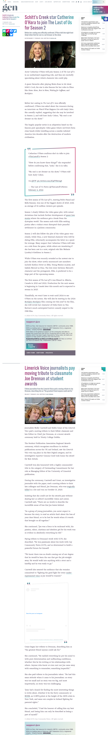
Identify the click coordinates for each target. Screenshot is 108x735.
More (73, 1)
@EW (33, 184)
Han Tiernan (49, 401)
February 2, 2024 (35, 193)
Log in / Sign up (87, 1)
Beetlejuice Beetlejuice (33, 309)
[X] (8, 34)
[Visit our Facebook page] (78, 2)
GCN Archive (48, 1)
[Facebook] (11, 31)
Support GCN (57, 1)
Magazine (16, 1)
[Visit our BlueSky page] (76, 2)
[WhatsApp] (4, 34)
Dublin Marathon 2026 (27, 1)
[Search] (104, 2)
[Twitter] (15, 31)
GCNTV (41, 1)
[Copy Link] (8, 31)
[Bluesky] (11, 34)
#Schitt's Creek (40, 360)
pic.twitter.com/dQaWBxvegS (49, 184)
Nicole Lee (53, 38)
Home (4, 1)
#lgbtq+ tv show (31, 360)
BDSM (27, 703)
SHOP (36, 1)
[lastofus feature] (50, 54)
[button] (106, 19)
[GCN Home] (10, 8)
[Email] (4, 31)
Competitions (66, 1)
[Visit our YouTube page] (81, 2)
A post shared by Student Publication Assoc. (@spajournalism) (46, 646)
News (9, 1)
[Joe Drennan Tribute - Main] (50, 417)
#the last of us (49, 360)
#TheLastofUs (34, 160)
